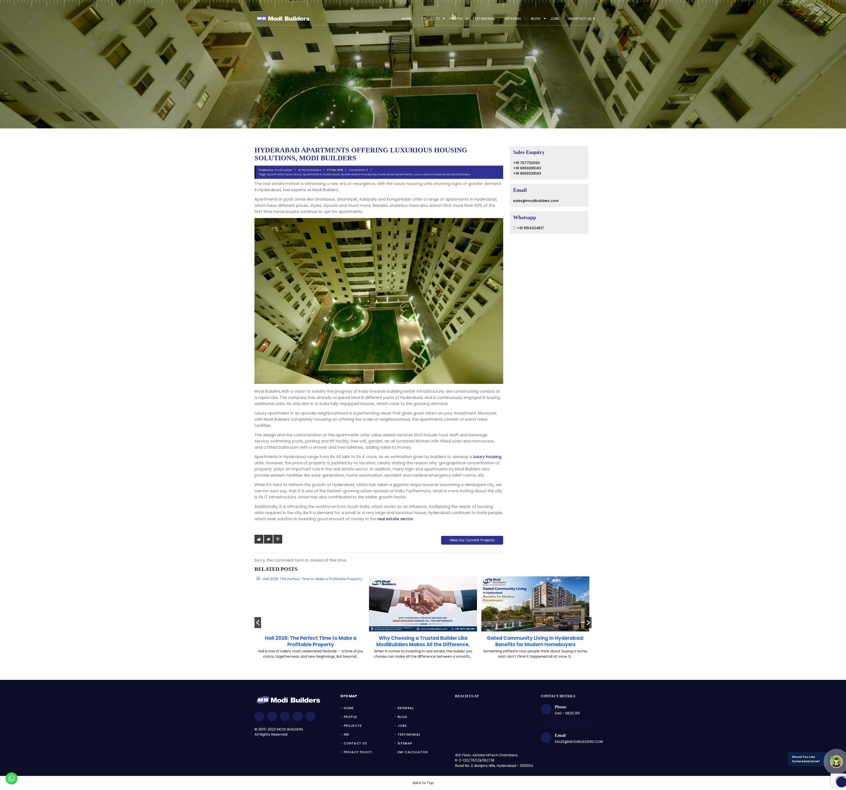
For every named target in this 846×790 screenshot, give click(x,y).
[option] (310, 620)
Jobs (402, 725)
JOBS (554, 18)
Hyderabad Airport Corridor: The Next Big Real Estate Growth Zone (423, 641)
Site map (348, 696)
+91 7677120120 (526, 162)
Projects (353, 725)
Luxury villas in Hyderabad (431, 174)
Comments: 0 (359, 170)
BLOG (535, 18)
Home (406, 18)
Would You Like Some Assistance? (806, 759)
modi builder (283, 170)
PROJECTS (430, 18)
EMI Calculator (413, 752)
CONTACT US (580, 18)
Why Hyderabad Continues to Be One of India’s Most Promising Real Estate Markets (535, 641)
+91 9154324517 (530, 228)
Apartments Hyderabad (284, 174)
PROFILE (456, 18)
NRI (346, 734)
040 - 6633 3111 (567, 713)
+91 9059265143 (527, 168)
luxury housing (487, 456)
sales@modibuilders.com (536, 200)
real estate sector (395, 519)
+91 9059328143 (527, 173)
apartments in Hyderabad (321, 174)
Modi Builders (311, 170)
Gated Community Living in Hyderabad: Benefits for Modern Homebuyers (310, 641)
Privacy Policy (358, 752)
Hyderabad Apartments (395, 174)
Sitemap (405, 743)
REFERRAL (513, 18)
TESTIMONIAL (484, 18)
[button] (257, 622)
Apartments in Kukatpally (359, 174)
